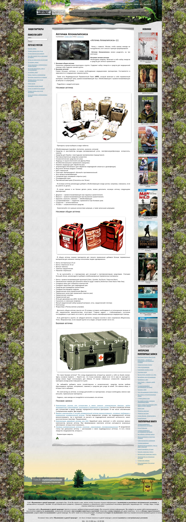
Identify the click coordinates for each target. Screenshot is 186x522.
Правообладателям (78, 4)
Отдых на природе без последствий (37, 60)
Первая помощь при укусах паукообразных (35, 80)
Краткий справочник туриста (145, 452)
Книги (104, 12)
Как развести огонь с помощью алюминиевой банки (146, 401)
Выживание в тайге (143, 379)
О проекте (95, 4)
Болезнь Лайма (32, 48)
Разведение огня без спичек (145, 369)
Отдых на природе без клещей (36, 88)
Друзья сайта (110, 4)
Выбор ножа (141, 408)
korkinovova (80, 36)
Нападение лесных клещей (35, 86)
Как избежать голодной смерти (146, 434)
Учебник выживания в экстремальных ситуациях (145, 431)
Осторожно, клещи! (33, 62)
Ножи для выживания (143, 367)
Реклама (130, 4)
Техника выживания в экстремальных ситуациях (145, 386)
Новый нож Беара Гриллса (145, 364)
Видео (98, 12)
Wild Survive (147, 4)
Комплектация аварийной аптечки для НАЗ (72, 421)
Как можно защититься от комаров (37, 77)
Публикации (90, 12)
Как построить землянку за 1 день (147, 374)
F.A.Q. (141, 4)
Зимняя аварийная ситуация (145, 449)
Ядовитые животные (143, 411)
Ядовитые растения (143, 413)
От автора (102, 4)
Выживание (68, 4)
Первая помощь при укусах (35, 51)
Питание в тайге (142, 389)
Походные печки (142, 372)
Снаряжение (79, 12)
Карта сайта (88, 4)
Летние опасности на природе (36, 53)
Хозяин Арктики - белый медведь (147, 416)
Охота (143, 12)
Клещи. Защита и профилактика (36, 75)
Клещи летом (31, 83)
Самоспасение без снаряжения (146, 440)
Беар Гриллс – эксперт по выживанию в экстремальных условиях (146, 361)
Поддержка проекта (120, 4)
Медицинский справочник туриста (147, 454)
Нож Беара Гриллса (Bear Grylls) (146, 357)
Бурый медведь (142, 418)
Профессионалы (113, 12)
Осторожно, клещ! (33, 72)
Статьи (71, 12)
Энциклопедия (126, 12)
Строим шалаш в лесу (144, 398)
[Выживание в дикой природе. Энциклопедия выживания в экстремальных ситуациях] (51, 14)
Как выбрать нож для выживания (147, 377)
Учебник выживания (143, 443)
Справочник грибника (143, 460)
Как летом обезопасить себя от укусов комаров (36, 69)
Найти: (30, 37)
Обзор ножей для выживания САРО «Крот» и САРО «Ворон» (147, 405)
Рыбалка (136, 12)
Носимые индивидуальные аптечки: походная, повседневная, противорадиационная (87, 427)
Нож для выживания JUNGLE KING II (148, 392)
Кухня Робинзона (142, 428)
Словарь (136, 4)
